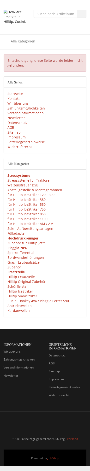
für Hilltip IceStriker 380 (26, 199)
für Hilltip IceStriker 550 (26, 204)
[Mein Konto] (81, 41)
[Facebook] (76, 425)
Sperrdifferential (20, 252)
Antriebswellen (19, 305)
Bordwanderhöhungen (25, 257)
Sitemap (14, 132)
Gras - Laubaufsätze (23, 262)
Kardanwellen (18, 310)
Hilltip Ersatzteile (21, 276)
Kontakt (13, 98)
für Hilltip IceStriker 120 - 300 (30, 194)
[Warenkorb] (69, 41)
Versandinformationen (25, 113)
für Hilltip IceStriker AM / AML (31, 223)
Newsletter (16, 118)
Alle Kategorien (22, 41)
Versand (72, 439)
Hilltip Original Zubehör (26, 281)
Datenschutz (17, 122)
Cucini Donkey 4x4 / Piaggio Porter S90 (38, 301)
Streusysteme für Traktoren (29, 180)
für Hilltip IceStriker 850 (26, 214)
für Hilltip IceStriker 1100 (27, 219)
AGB (10, 127)
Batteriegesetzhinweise (26, 142)
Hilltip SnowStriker (22, 296)
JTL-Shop (53, 458)
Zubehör (14, 267)
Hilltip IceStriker (20, 291)
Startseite (15, 93)
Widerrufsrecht (19, 146)
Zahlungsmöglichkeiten (26, 108)
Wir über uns (18, 103)
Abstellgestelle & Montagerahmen (34, 190)
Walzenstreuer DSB (22, 185)
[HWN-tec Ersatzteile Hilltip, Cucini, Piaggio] (15, 17)
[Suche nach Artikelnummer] (81, 14)
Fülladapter (16, 233)
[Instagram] (83, 425)
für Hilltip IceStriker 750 (26, 209)
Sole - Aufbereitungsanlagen (30, 228)
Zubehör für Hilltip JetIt (26, 243)
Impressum (16, 137)
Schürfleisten (18, 286)
